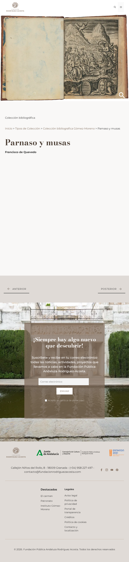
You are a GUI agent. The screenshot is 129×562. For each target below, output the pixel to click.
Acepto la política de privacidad (66, 400)
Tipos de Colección (28, 128)
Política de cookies (75, 522)
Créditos (69, 517)
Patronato (47, 500)
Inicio (9, 128)
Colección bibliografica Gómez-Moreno (69, 128)
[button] (115, 7)
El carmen (47, 496)
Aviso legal (70, 495)
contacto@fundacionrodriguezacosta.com (52, 471)
